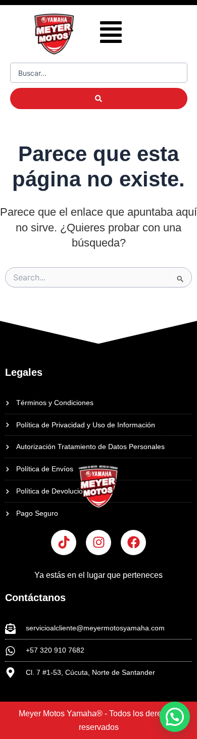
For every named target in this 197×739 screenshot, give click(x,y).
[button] (110, 34)
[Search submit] (98, 98)
